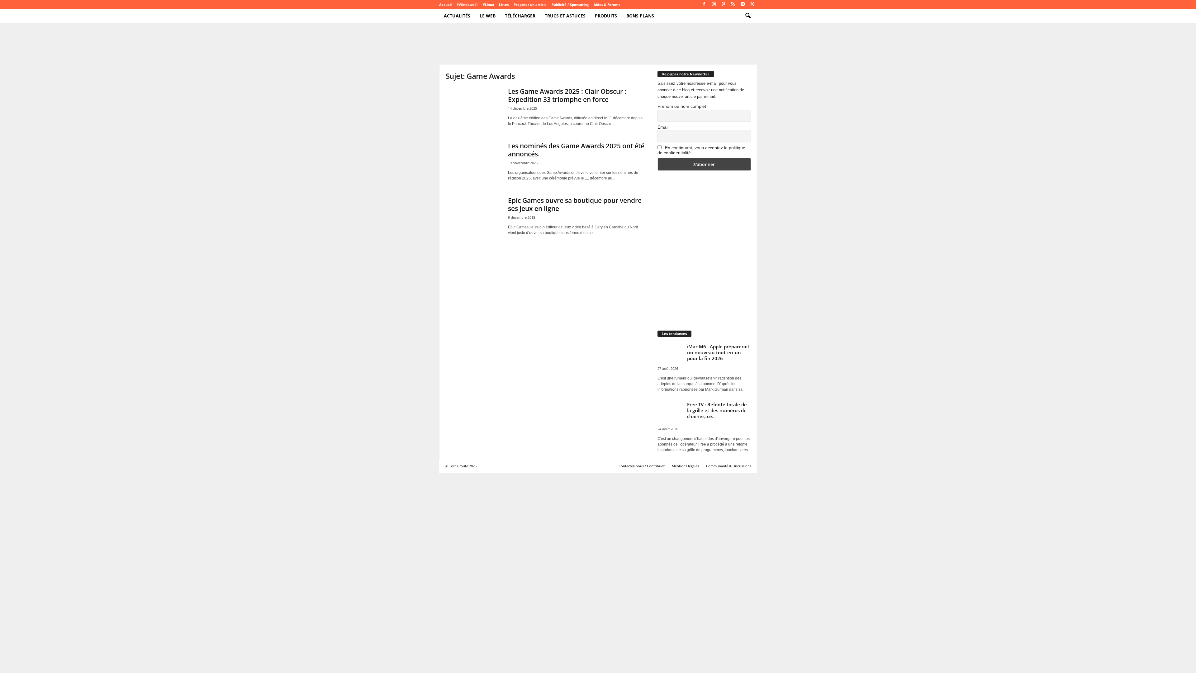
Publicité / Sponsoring (570, 4)
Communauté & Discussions (728, 466)
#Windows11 (467, 4)
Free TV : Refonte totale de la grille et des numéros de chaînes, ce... (717, 410)
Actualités (457, 16)
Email (662, 127)
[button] (748, 16)
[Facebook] (704, 4)
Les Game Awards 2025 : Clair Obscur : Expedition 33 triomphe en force (567, 95)
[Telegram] (743, 4)
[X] (752, 4)
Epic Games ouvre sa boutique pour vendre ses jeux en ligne (575, 204)
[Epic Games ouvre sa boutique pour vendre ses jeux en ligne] (474, 217)
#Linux (488, 4)
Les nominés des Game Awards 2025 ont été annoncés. (576, 149)
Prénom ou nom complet (681, 106)
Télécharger (520, 16)
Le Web (488, 16)
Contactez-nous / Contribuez (642, 466)
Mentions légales (685, 466)
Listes (504, 4)
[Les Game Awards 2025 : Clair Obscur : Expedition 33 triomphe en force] (474, 108)
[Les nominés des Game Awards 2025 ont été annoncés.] (474, 163)
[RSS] (733, 4)
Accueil (445, 4)
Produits (606, 16)
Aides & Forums (607, 4)
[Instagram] (714, 4)
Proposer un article (530, 4)
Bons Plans (640, 16)
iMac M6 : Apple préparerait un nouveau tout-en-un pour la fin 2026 (718, 352)
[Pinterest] (723, 4)
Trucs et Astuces (565, 16)
